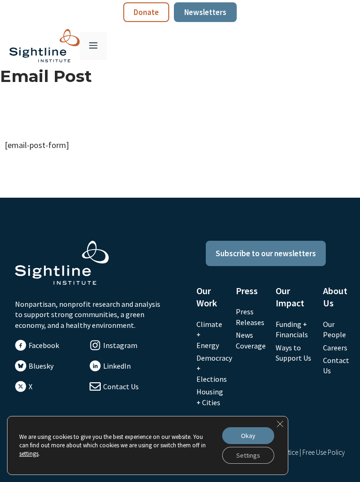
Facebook (44, 345)
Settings (248, 455)
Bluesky (41, 366)
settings (28, 454)
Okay (248, 435)
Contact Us (121, 386)
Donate (146, 12)
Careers (335, 347)
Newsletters (205, 12)
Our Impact (290, 297)
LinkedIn (117, 366)
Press (247, 291)
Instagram (120, 345)
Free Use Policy (323, 452)
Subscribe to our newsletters (266, 253)
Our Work (206, 297)
